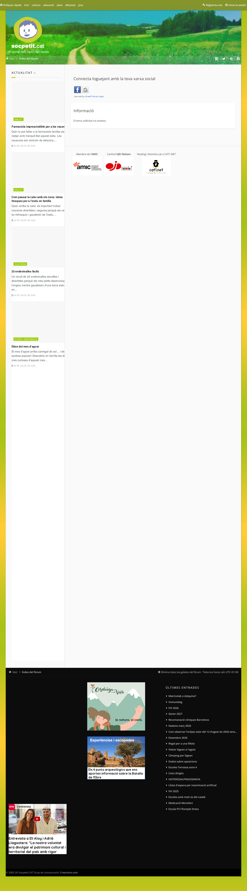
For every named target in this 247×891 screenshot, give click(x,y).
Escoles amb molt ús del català (186, 797)
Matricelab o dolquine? (182, 696)
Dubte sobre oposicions (182, 761)
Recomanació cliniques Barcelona (188, 719)
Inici (15, 672)
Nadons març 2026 (179, 725)
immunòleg (175, 702)
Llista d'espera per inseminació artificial (192, 785)
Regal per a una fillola (181, 743)
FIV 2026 (173, 708)
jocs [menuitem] (80, 5)
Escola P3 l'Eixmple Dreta (183, 809)
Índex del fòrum (31, 672)
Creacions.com (69, 872)
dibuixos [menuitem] (70, 5)
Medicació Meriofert (180, 803)
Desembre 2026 (177, 737)
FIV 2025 (173, 791)
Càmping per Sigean (180, 755)
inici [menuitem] (26, 5)
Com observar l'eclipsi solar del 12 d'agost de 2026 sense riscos (203, 731)
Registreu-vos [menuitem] (214, 5)
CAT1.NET (170, 154)
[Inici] (28, 36)
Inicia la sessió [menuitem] (237, 5)
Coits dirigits (176, 773)
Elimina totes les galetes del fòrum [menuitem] (181, 672)
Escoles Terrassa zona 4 (182, 767)
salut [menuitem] (60, 5)
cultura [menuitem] (36, 5)
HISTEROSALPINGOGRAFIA (184, 779)
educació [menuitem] (48, 5)
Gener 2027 (175, 714)
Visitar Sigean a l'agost (181, 749)
